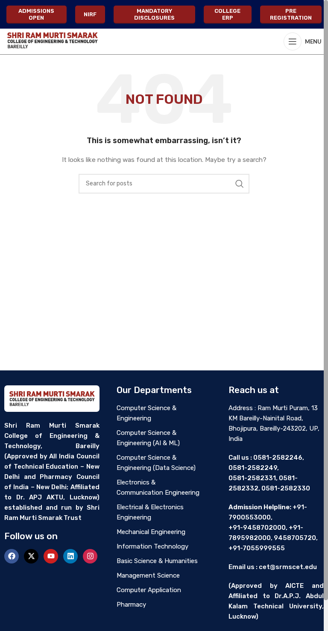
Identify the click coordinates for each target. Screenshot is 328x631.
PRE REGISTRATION (291, 14)
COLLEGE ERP (227, 14)
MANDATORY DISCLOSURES (154, 14)
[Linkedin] (70, 556)
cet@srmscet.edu (288, 567)
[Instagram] (90, 556)
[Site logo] (52, 41)
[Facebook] (11, 556)
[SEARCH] (239, 184)
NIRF (90, 14)
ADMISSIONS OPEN (36, 14)
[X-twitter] (31, 556)
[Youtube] (51, 556)
